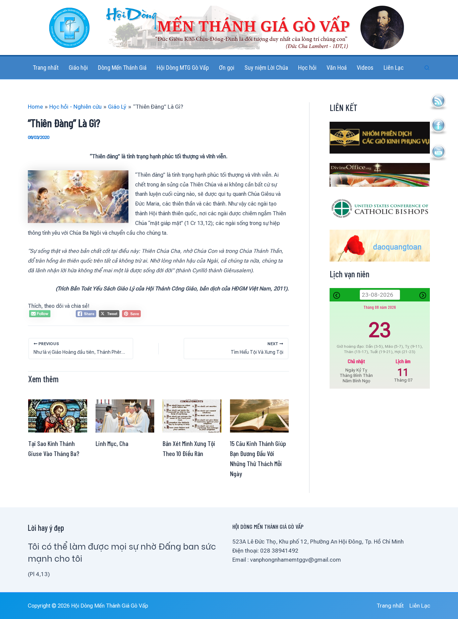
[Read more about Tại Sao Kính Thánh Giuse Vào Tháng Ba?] (57, 415)
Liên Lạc (419, 605)
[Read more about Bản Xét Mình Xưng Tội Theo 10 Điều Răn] (192, 415)
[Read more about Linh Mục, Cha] (125, 415)
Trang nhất (390, 605)
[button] (427, 68)
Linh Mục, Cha (112, 443)
